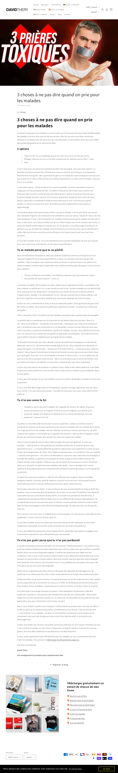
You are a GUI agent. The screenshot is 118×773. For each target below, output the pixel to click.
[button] (102, 9)
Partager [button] (23, 112)
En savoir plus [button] (75, 769)
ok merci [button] (106, 769)
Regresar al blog (60, 664)
